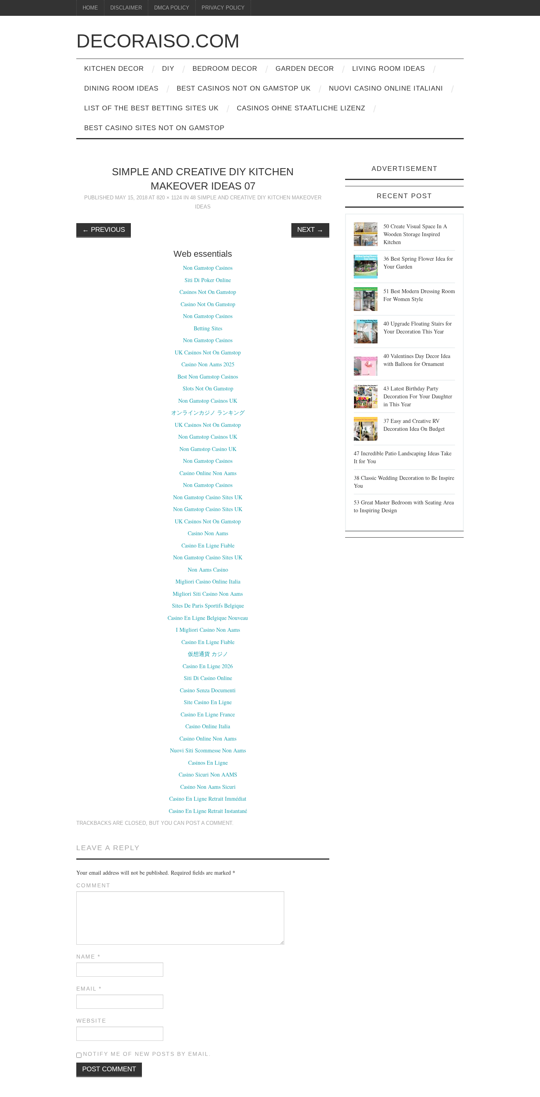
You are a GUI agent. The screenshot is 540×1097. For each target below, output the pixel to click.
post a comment (209, 823)
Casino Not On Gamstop (208, 304)
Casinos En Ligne (208, 762)
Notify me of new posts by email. (147, 1054)
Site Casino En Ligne (208, 702)
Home (90, 8)
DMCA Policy (171, 8)
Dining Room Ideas (121, 88)
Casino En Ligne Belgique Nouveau (208, 617)
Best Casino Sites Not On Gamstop (154, 128)
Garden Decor (305, 68)
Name (88, 956)
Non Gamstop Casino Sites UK (207, 497)
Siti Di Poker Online (208, 280)
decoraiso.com (158, 40)
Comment (93, 885)
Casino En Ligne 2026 (208, 666)
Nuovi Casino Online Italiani (386, 88)
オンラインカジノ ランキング (208, 412)
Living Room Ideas (388, 68)
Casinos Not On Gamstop (207, 292)
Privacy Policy (223, 8)
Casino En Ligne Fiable (207, 545)
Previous (103, 229)
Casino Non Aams (208, 533)
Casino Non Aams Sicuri (208, 786)
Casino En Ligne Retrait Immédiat (207, 798)
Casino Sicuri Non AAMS (208, 774)
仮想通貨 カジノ (208, 653)
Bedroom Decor (225, 68)
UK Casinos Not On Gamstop (208, 352)
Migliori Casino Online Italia (208, 581)
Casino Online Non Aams (207, 473)
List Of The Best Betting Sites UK (151, 108)
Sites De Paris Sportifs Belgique (208, 605)
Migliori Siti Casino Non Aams (208, 593)
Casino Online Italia (207, 726)
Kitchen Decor (114, 68)
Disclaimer (126, 8)
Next (310, 229)
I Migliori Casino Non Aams (208, 629)
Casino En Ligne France (208, 714)
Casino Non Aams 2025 (207, 364)
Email (89, 988)
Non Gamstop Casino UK (207, 449)
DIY (168, 68)
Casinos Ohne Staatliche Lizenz (301, 108)
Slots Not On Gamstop (208, 388)
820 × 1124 (169, 198)
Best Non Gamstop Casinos (207, 376)
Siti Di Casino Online (208, 678)
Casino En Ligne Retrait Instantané (208, 811)
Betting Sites (208, 328)
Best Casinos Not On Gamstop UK (244, 88)
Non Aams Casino (208, 569)
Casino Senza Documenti (208, 690)
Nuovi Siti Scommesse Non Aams (208, 750)
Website (91, 1020)
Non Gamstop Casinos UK (207, 400)
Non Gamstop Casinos (207, 267)
